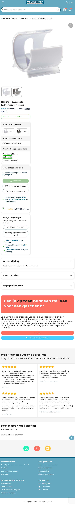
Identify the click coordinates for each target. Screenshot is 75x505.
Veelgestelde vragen (9, 471)
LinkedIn (44, 490)
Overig (21, 18)
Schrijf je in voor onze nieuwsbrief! (15, 465)
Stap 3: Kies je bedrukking (15, 149)
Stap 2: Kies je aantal (12, 138)
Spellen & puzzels (8, 493)
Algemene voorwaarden (48, 465)
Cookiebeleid (43, 471)
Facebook (45, 487)
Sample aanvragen (17, 191)
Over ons (4, 474)
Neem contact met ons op (37, 338)
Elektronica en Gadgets (10, 490)
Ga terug (6, 18)
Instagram (45, 484)
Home (14, 18)
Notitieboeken (7, 487)
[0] (63, 9)
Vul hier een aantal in (12, 143)
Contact (4, 468)
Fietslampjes (6, 484)
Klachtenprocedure (46, 474)
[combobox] (28, 10)
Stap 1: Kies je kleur (12, 124)
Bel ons (37, 333)
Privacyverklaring (45, 468)
